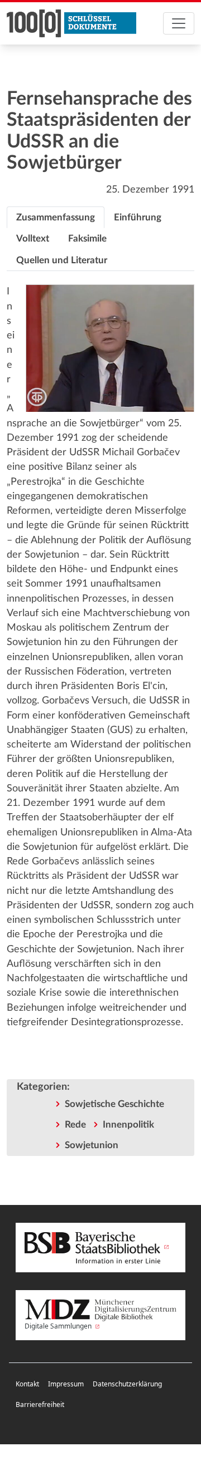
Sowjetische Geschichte (114, 1104)
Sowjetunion (91, 1145)
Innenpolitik (128, 1124)
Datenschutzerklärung (127, 1384)
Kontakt (27, 1384)
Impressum (66, 1384)
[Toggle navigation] (178, 23)
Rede (75, 1124)
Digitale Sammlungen (59, 1326)
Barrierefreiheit (40, 1404)
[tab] (55, 217)
